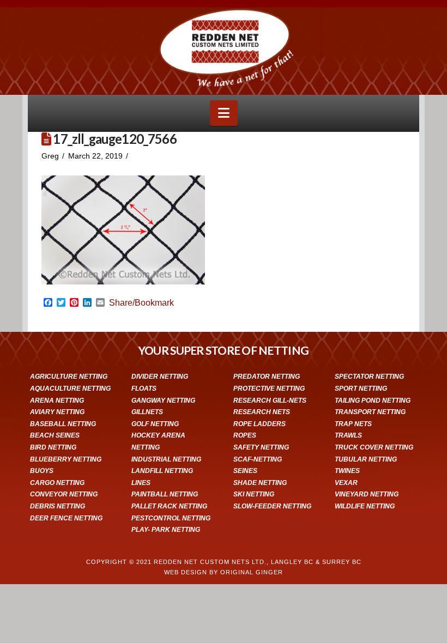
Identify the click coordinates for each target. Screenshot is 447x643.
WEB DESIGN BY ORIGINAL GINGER (223, 572)
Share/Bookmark (141, 303)
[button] (224, 113)
